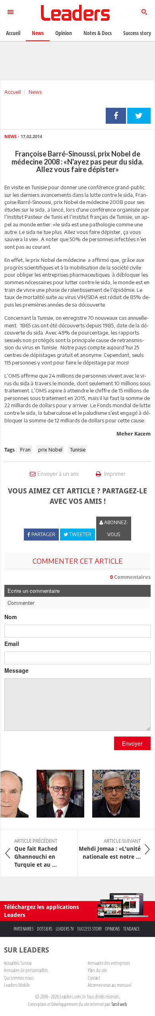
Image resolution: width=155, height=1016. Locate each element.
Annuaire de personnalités (26, 970)
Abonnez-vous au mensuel (109, 984)
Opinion (63, 33)
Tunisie (77, 449)
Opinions (112, 928)
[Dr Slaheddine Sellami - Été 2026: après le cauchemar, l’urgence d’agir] (57, 794)
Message (16, 670)
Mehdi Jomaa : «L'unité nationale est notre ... (110, 849)
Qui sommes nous (18, 977)
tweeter (139, 116)
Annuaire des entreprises (109, 962)
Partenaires (24, 928)
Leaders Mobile (17, 984)
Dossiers (44, 928)
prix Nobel (50, 449)
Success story (89, 928)
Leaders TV (65, 928)
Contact (94, 977)
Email (11, 644)
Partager (116, 116)
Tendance (131, 928)
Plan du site (97, 970)
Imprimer (114, 473)
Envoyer (132, 743)
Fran (25, 449)
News (35, 92)
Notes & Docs (97, 33)
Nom (10, 617)
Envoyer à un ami (58, 473)
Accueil (12, 92)
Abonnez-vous (115, 528)
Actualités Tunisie (18, 962)
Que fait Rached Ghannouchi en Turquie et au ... (36, 853)
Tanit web (119, 1004)
